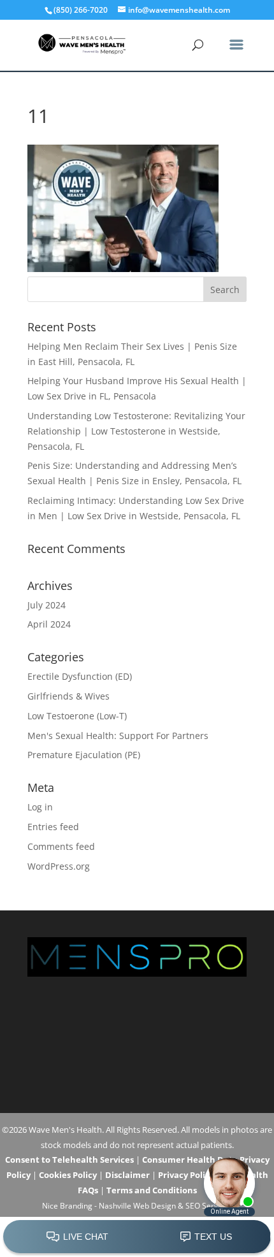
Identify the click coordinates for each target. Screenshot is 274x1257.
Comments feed (61, 846)
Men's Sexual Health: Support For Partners (117, 735)
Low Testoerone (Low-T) (77, 716)
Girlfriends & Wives (68, 696)
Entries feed (53, 827)
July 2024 (46, 605)
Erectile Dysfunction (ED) (79, 676)
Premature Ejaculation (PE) (83, 755)
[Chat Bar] (137, 1237)
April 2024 (49, 624)
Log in (40, 807)
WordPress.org (58, 866)
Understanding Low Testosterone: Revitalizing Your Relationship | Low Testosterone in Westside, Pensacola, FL (136, 431)
